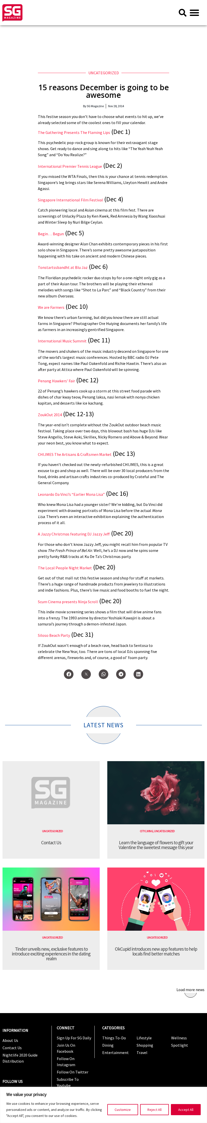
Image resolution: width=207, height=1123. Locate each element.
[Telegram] (121, 674)
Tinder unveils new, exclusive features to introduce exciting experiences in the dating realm (51, 954)
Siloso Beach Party (54, 635)
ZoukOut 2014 (50, 414)
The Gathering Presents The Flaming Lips (74, 132)
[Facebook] (68, 674)
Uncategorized (103, 72)
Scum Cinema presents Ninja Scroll (68, 601)
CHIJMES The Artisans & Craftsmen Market (75, 454)
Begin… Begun (51, 233)
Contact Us (51, 842)
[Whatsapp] (103, 674)
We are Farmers (51, 307)
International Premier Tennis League (70, 166)
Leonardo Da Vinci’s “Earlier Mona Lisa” (71, 494)
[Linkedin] (138, 674)
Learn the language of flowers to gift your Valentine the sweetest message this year (156, 844)
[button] (194, 12)
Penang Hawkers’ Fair (56, 380)
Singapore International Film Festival (70, 199)
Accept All (185, 1109)
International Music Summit (62, 340)
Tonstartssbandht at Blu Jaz (63, 267)
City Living (146, 831)
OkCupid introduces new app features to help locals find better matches (156, 951)
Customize (123, 1109)
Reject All (154, 1109)
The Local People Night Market (65, 567)
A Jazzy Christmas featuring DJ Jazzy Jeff (74, 533)
